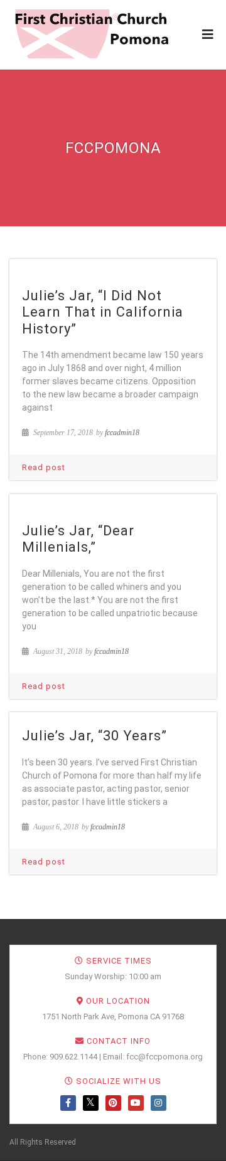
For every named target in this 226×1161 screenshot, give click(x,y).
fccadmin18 (122, 432)
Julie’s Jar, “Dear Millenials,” (78, 539)
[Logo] (91, 33)
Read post (43, 467)
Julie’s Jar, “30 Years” (94, 735)
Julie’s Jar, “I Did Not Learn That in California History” (102, 312)
